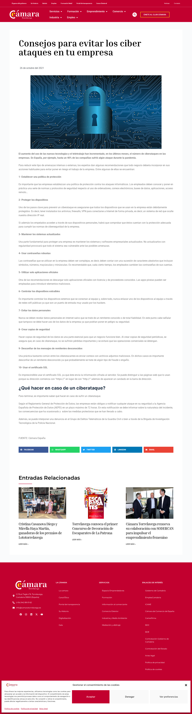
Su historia (34, 3)
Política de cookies (11, 709)
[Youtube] (41, 614)
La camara (63, 590)
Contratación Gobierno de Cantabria (157, 640)
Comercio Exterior (110, 611)
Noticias (167, 3)
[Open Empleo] (77, 17)
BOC (147, 625)
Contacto (177, 3)
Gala (61, 625)
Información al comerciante (114, 604)
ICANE (148, 604)
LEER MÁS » (23, 544)
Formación (107, 597)
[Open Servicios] (61, 11)
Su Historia (64, 611)
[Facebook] (20, 614)
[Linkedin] (31, 614)
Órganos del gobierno (19, 3)
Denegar (129, 696)
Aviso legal (43, 709)
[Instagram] (26, 614)
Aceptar (90, 696)
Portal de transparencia (84, 3)
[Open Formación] (81, 11)
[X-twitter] (36, 614)
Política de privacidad (29, 709)
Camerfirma (150, 618)
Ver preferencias (169, 696)
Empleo (54, 3)
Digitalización (65, 618)
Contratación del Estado (156, 649)
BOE (147, 632)
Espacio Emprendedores (113, 590)
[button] (186, 685)
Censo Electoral (101, 3)
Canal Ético (64, 597)
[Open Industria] (61, 17)
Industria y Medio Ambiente (114, 618)
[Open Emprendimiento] (106, 11)
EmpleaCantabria (153, 597)
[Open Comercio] (125, 11)
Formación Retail (66, 3)
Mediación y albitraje (111, 625)
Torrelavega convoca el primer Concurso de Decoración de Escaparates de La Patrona (95, 528)
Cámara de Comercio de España (159, 611)
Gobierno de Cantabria (155, 590)
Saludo (44, 3)
